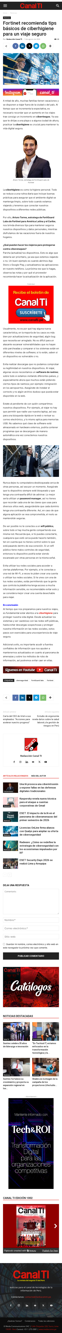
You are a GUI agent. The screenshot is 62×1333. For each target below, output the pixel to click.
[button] (5, 6)
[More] (50, 46)
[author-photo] (31, 751)
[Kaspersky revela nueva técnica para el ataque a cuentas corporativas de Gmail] (10, 802)
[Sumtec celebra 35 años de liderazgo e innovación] (16, 1031)
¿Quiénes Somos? (14, 1321)
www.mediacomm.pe (47, 1329)
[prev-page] (5, 875)
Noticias (13, 13)
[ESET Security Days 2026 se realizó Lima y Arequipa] (10, 863)
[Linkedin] (22, 46)
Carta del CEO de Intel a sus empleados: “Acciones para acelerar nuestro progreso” (17, 719)
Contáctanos (30, 1321)
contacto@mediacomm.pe (38, 1296)
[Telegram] (36, 46)
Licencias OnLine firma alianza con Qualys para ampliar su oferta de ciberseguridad (39, 831)
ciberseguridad (22, 680)
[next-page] (10, 875)
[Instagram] (21, 762)
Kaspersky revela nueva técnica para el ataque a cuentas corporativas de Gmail (38, 802)
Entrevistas (37, 1039)
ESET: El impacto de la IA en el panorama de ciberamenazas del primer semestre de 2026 (38, 817)
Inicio (5, 13)
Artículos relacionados (15, 776)
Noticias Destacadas (18, 1016)
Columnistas (8, 791)
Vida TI (6, 867)
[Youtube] (46, 762)
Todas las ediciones (46, 1321)
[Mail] (34, 762)
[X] (29, 46)
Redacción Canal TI (14, 39)
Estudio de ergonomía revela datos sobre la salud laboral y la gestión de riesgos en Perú (45, 721)
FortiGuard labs (37, 680)
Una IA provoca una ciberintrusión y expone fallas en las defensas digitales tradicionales (39, 788)
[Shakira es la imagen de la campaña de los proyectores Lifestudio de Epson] (45, 1067)
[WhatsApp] (43, 46)
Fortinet (50, 680)
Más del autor (38, 776)
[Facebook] (15, 46)
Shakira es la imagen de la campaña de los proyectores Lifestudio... (44, 1082)
